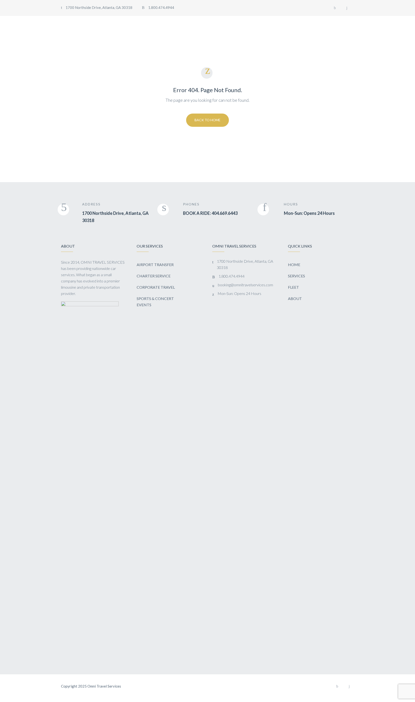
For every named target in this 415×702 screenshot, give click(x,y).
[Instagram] (347, 8)
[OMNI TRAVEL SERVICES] (87, 22)
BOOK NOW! (331, 21)
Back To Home (207, 120)
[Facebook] (335, 8)
